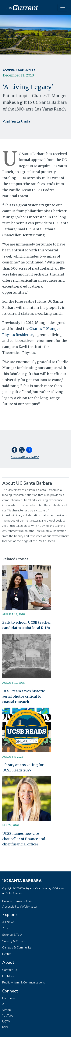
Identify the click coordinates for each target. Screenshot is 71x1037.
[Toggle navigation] (62, 7)
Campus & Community (16, 947)
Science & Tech (12, 935)
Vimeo (6, 1010)
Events (6, 954)
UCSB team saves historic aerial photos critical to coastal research (23, 696)
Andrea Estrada (16, 121)
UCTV (6, 1021)
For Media (8, 976)
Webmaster (29, 907)
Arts (5, 928)
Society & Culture (14, 941)
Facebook (8, 998)
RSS (5, 1027)
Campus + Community (19, 70)
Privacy (7, 901)
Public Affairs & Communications (23, 982)
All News (8, 922)
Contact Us (9, 970)
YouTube (7, 1015)
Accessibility (10, 907)
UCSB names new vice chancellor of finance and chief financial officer (23, 838)
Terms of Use (23, 901)
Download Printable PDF (25, 457)
